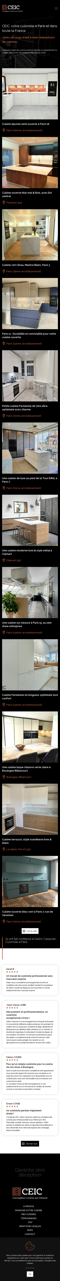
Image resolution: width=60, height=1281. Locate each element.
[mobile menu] (56, 8)
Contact (30, 1234)
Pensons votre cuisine (28, 1210)
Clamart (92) (13, 560)
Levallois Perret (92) (18, 849)
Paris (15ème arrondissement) (24, 632)
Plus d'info (30, 1268)
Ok (30, 1274)
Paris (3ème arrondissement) (23, 271)
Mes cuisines (28, 1214)
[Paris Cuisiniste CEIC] (12, 8)
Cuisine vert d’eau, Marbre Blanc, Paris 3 (26, 264)
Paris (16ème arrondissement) (24, 130)
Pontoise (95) (14, 202)
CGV (30, 1222)
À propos (28, 1206)
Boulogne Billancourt (18, 777)
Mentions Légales (30, 1226)
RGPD (30, 1230)
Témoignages (29, 1218)
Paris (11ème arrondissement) (24, 343)
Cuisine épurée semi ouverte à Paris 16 (25, 123)
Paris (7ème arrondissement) (23, 415)
